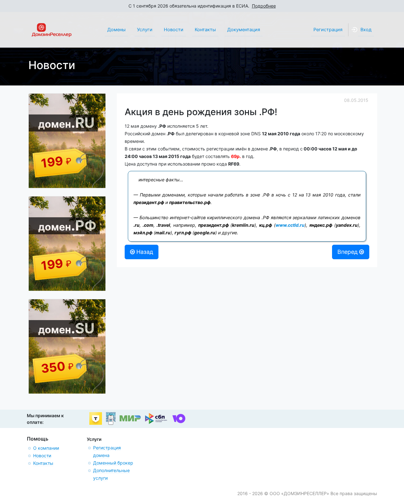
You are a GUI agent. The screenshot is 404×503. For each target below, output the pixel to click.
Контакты (43, 463)
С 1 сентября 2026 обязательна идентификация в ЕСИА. (202, 6)
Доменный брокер (113, 462)
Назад (144, 252)
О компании (46, 448)
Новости (42, 455)
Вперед (348, 252)
